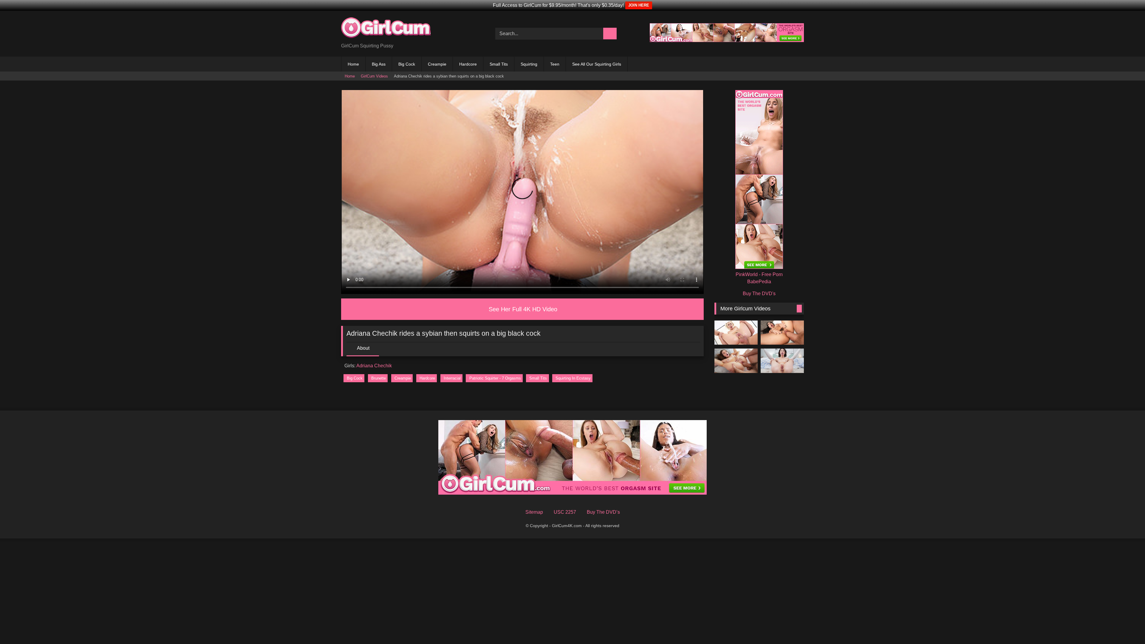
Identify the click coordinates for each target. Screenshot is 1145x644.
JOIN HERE (638, 5)
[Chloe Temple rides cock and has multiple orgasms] (736, 333)
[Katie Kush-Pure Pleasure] (736, 361)
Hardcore (468, 64)
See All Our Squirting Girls (596, 64)
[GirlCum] (386, 29)
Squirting (529, 64)
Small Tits (499, 64)
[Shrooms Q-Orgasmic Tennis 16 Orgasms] (782, 361)
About (363, 348)
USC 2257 (565, 512)
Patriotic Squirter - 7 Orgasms (495, 378)
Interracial (452, 378)
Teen (554, 64)
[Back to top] (1129, 630)
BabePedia (759, 281)
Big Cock (406, 64)
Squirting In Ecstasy (573, 378)
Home (353, 64)
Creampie (437, 64)
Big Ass (379, 64)
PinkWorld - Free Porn (759, 274)
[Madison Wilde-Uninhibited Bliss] (782, 333)
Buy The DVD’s (603, 512)
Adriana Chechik (374, 365)
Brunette (378, 378)
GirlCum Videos (374, 76)
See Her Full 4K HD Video (523, 309)
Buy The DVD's (759, 293)
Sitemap (534, 512)
